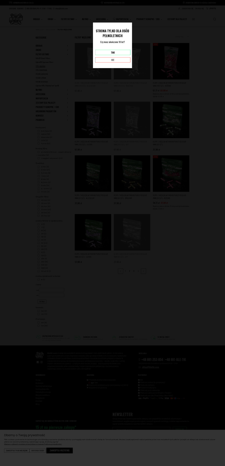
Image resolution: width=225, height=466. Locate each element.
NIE (112, 60)
